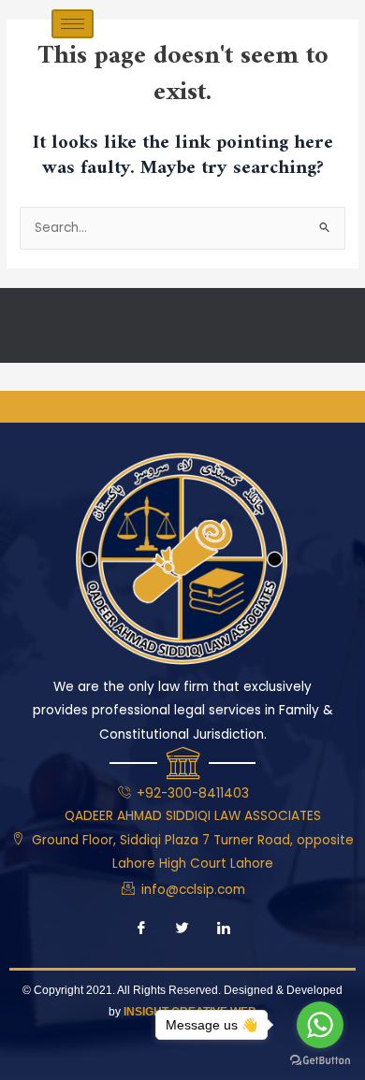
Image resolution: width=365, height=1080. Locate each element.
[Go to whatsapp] (320, 1024)
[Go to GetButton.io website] (320, 1061)
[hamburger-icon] (72, 23)
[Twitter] (182, 929)
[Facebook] (141, 929)
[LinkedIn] (224, 929)
